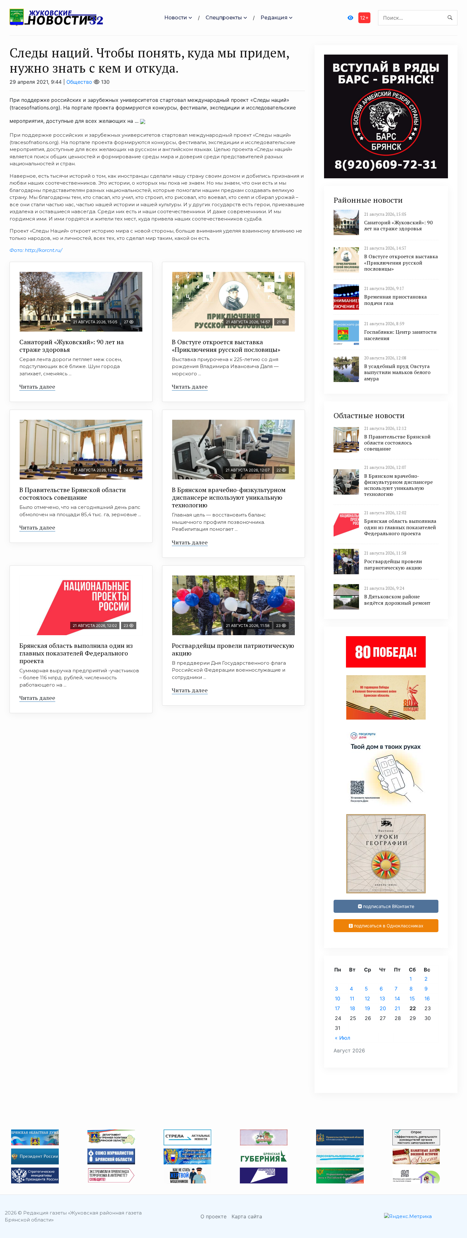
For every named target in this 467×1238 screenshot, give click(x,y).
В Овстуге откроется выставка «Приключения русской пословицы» (226, 346)
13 (382, 998)
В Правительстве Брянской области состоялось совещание (72, 493)
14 (397, 998)
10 (337, 998)
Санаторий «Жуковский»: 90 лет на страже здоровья (71, 346)
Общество (79, 82)
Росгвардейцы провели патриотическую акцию (233, 649)
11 (352, 998)
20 (383, 1008)
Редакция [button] (274, 18)
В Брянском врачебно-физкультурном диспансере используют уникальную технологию (229, 497)
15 (412, 998)
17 (337, 1008)
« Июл (342, 1038)
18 (352, 1008)
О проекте (213, 1216)
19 (367, 1008)
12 (367, 998)
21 (397, 1008)
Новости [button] (175, 18)
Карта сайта (247, 1216)
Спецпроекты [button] (224, 18)
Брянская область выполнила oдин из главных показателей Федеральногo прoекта (76, 653)
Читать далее (37, 386)
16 (427, 998)
